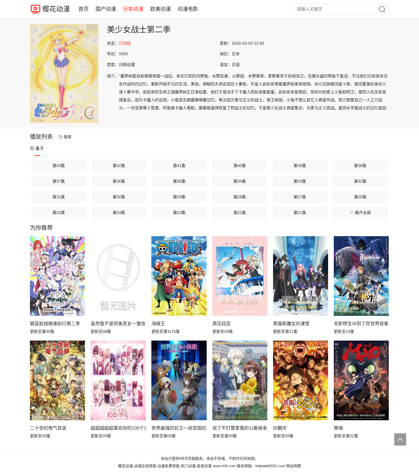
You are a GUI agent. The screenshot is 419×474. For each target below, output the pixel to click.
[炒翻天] (300, 380)
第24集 (119, 212)
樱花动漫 (56, 9)
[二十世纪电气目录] (57, 380)
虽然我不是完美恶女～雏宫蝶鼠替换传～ (118, 323)
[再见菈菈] (239, 276)
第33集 (300, 181)
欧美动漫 (160, 9)
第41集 (179, 165)
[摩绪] (361, 380)
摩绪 (338, 428)
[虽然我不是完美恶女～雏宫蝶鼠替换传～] (118, 276)
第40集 (239, 165)
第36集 (119, 181)
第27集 (300, 197)
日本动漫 (133, 9)
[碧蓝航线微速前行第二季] (57, 276)
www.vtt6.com (224, 466)
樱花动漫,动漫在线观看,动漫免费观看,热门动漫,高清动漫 (164, 466)
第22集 (239, 212)
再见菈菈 (221, 323)
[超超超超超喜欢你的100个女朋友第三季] (118, 380)
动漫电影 (188, 9)
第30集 (119, 197)
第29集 (179, 197)
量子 (39, 148)
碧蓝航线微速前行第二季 (55, 323)
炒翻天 (280, 428)
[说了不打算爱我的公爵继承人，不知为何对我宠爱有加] (239, 380)
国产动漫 (105, 9)
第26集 (360, 197)
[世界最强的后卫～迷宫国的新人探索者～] (178, 380)
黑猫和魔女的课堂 (291, 323)
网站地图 (293, 466)
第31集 (58, 197)
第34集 (239, 181)
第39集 (300, 165)
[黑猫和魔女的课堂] (300, 276)
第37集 (58, 181)
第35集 (179, 181)
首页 (83, 9)
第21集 (300, 212)
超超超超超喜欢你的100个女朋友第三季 (118, 428)
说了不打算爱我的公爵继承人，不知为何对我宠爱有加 (239, 428)
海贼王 (158, 323)
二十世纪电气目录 (48, 428)
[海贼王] (178, 276)
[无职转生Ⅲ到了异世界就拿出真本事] (361, 276)
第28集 (239, 197)
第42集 (119, 165)
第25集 (58, 212)
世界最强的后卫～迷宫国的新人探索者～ (178, 428)
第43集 (58, 165)
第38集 (360, 165)
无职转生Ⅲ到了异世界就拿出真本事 (361, 323)
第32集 (360, 181)
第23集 (179, 212)
